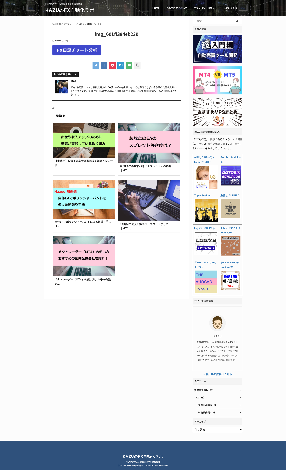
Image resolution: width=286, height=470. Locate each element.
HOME (156, 8)
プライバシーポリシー (205, 8)
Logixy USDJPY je (204, 228)
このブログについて (176, 8)
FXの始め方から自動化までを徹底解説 (143, 462)
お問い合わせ (230, 8)
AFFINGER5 (162, 465)
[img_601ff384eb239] (120, 65)
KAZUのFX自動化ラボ (70, 10)
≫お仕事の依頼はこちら (217, 374)
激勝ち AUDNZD (229, 195)
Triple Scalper (202, 195)
